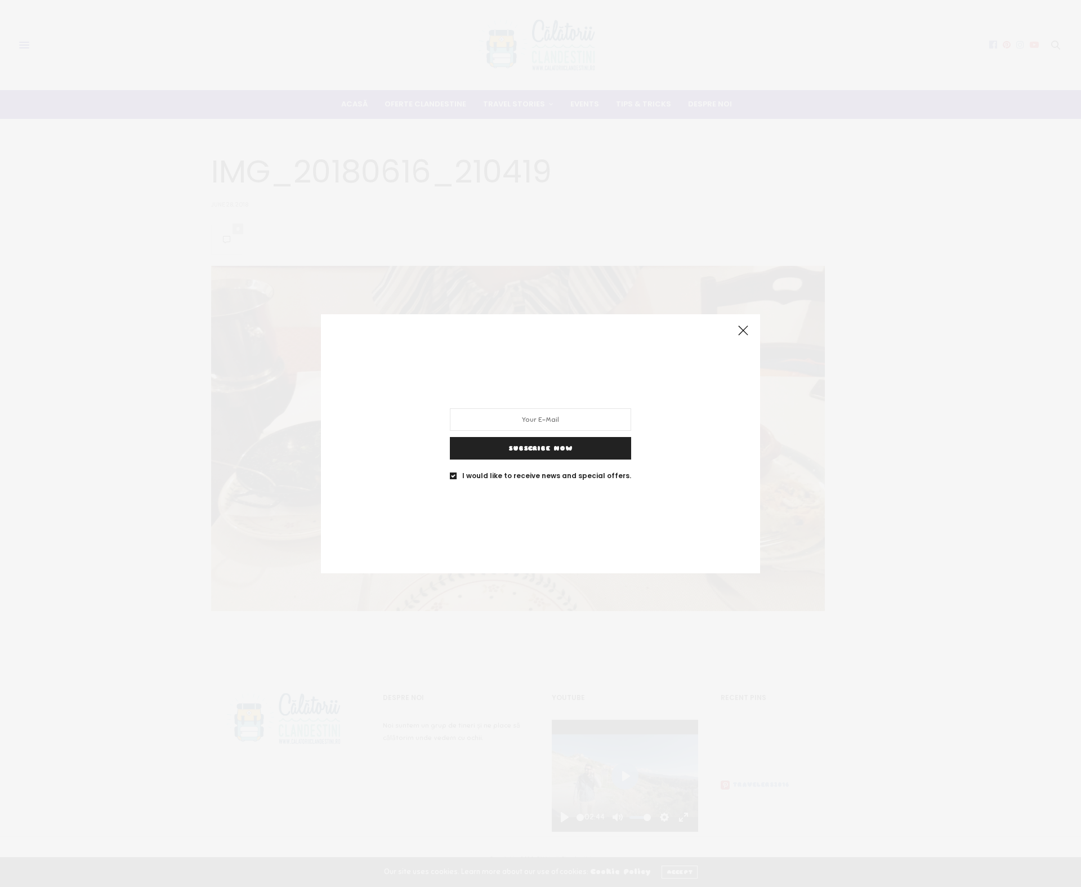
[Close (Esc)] (743, 331)
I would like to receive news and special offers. (546, 475)
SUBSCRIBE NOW (540, 448)
